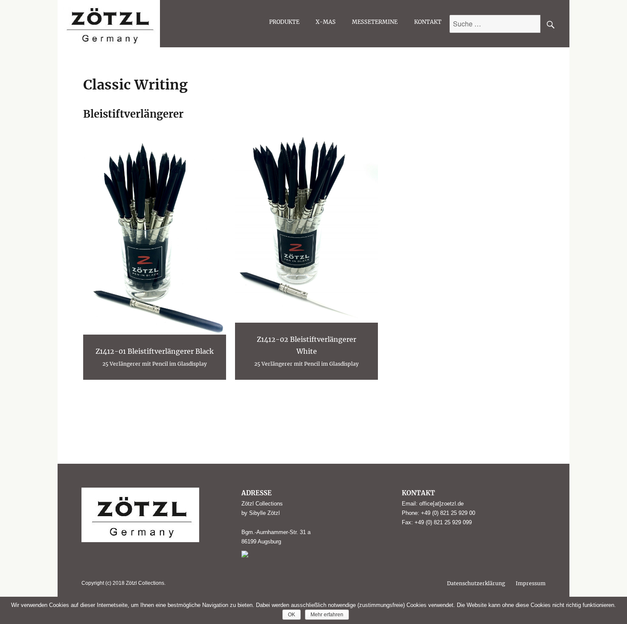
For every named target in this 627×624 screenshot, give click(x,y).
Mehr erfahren (327, 615)
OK (291, 615)
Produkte (284, 21)
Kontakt (427, 21)
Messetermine (375, 21)
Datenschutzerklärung (476, 583)
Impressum (531, 583)
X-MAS (326, 21)
